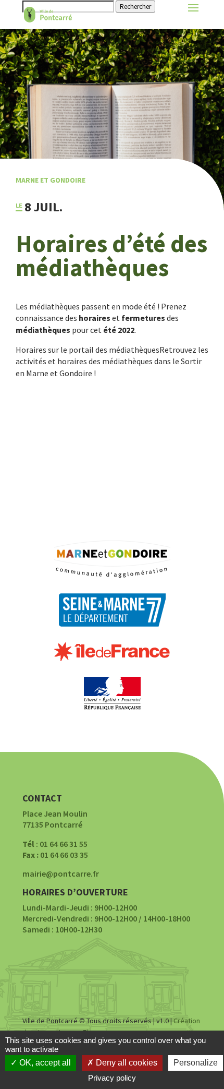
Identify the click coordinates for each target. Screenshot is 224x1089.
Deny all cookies (125, 1062)
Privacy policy (112, 1077)
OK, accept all (44, 1062)
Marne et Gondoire (50, 180)
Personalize (195, 1062)
